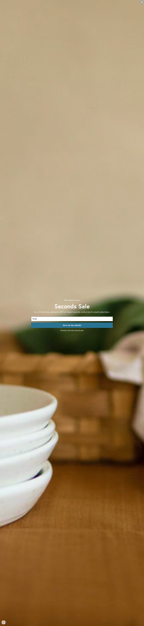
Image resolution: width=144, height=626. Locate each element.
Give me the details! (72, 325)
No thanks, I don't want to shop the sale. (72, 330)
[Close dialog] (141, 2)
